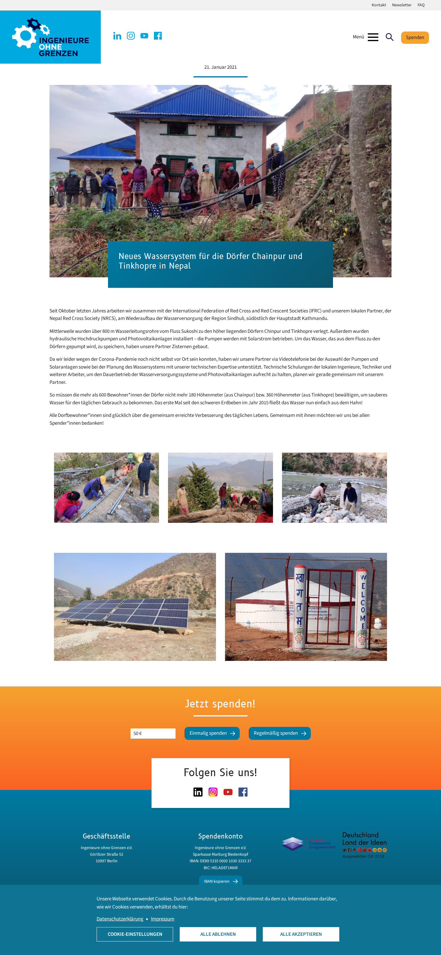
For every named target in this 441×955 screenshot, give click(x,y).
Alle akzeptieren (301, 934)
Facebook (157, 36)
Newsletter (402, 5)
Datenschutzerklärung (120, 919)
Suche (389, 37)
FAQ (421, 5)
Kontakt (379, 5)
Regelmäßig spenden (276, 733)
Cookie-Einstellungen (135, 934)
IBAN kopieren (217, 881)
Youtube (144, 36)
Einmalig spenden (208, 733)
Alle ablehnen (218, 934)
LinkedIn (117, 36)
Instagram (130, 36)
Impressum (162, 919)
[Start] (50, 37)
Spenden (415, 37)
